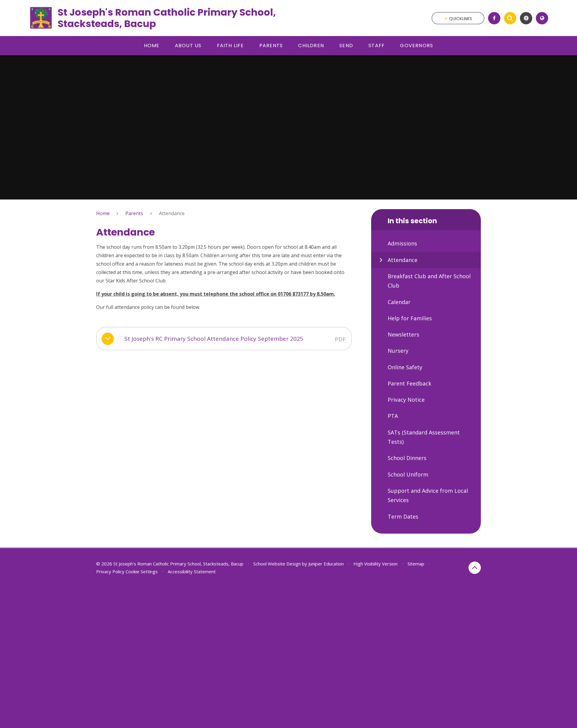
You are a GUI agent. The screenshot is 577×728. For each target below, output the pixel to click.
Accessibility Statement (192, 571)
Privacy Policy (110, 571)
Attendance (172, 213)
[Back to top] (475, 568)
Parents (134, 213)
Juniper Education (326, 564)
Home (103, 213)
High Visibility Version (375, 564)
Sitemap (416, 564)
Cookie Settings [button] (142, 571)
